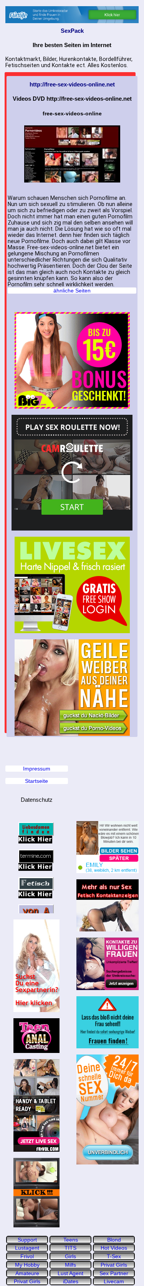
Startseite (36, 781)
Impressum (36, 769)
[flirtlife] (72, 14)
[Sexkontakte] (36, 965)
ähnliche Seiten (72, 290)
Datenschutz (37, 799)
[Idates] (107, 847)
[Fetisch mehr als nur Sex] (107, 905)
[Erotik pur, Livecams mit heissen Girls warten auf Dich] (72, 585)
